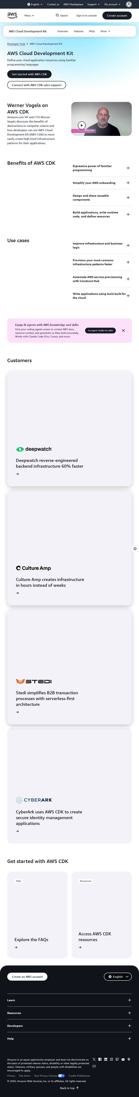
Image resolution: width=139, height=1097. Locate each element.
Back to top (67, 1088)
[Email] (94, 1067)
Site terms (24, 1075)
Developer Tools (16, 43)
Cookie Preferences (79, 1075)
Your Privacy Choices (45, 1075)
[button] (117, 15)
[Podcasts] (128, 1060)
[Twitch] (117, 1060)
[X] (94, 1060)
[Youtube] (123, 1060)
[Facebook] (99, 1060)
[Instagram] (111, 1060)
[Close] (123, 331)
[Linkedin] (105, 1060)
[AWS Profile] (129, 4)
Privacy (11, 1075)
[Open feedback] (135, 548)
